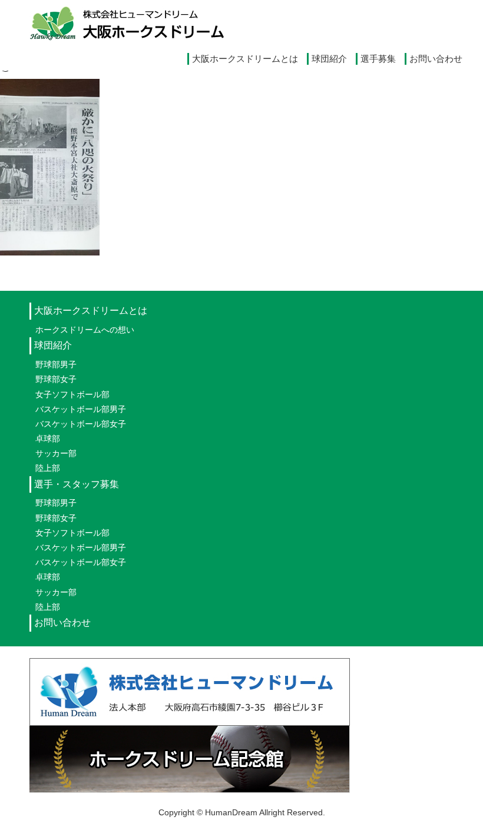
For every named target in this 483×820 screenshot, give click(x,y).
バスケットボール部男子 (80, 409)
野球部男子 (56, 364)
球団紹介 (329, 59)
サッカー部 (56, 453)
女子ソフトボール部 (72, 394)
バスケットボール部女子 (80, 424)
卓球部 (47, 438)
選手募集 (378, 59)
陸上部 (47, 468)
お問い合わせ (435, 59)
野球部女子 (56, 379)
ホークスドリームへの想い (84, 329)
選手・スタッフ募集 (76, 484)
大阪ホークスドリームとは (245, 59)
